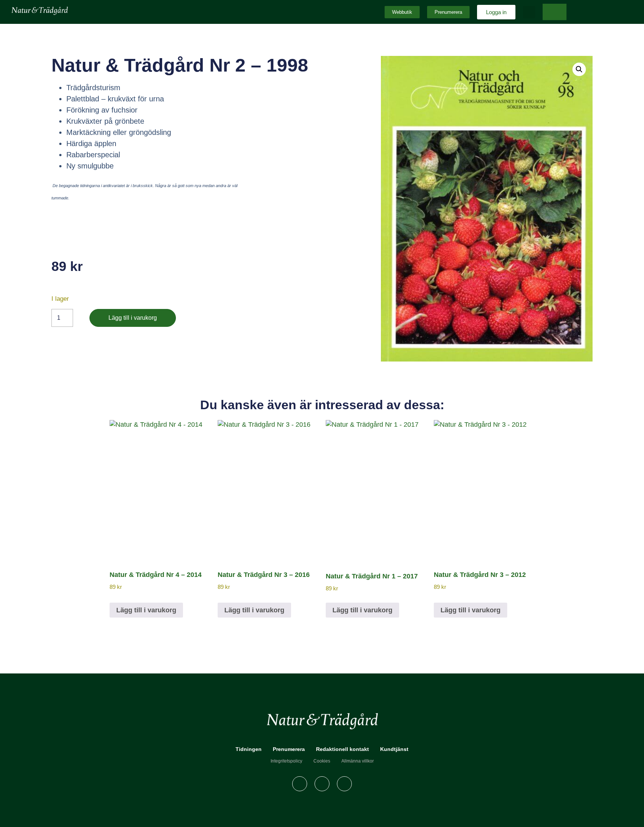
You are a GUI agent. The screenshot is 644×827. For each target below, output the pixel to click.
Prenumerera (289, 749)
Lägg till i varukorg (132, 318)
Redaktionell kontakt (342, 749)
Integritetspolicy (286, 761)
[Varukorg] (554, 12)
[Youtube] (344, 783)
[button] (529, 12)
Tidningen (249, 749)
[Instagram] (322, 783)
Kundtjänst (394, 749)
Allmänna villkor (357, 761)
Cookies (321, 761)
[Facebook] (299, 783)
